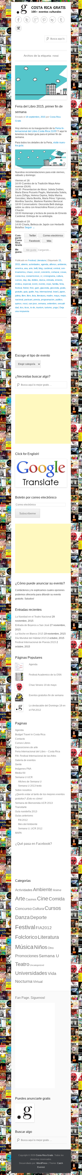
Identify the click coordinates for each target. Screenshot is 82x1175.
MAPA (18, 833)
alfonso (52, 264)
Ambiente (42, 889)
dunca (42, 280)
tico (21, 307)
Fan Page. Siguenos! (30, 997)
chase (30, 272)
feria (62, 284)
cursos (18, 280)
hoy (36, 291)
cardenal (48, 268)
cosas (63, 272)
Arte (20, 898)
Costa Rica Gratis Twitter (27, 19)
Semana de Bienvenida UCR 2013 (34, 803)
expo (48, 284)
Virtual (38, 982)
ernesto (58, 280)
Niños (40, 947)
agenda (44, 264)
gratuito (18, 291)
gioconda (54, 288)
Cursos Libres (22, 743)
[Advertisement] (45, 419)
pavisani (28, 299)
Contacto (20, 738)
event (34, 284)
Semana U (49, 955)
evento (42, 284)
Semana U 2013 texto (30, 785)
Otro (51, 948)
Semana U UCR (24, 777)
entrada (50, 280)
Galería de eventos (25, 760)
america (19, 268)
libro (29, 295)
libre (24, 295)
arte (31, 268)
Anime (57, 890)
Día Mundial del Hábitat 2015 (31, 638)
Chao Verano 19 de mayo (43, 685)
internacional (46, 291)
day (24, 280)
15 (60, 260)
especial (27, 284)
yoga (55, 307)
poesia (36, 299)
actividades (34, 264)
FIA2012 (44, 927)
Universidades (31, 973)
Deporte (38, 917)
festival (18, 288)
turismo (48, 307)
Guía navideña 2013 (26, 811)
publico (59, 299)
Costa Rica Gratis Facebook (18, 19)
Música (24, 947)
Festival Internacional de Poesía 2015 (35, 642)
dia (29, 280)
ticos (26, 307)
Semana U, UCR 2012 (30, 828)
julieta (17, 295)
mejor (63, 295)
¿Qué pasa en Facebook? (33, 843)
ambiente (62, 264)
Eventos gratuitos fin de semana (46, 695)
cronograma (49, 276)
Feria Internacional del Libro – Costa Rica (37, 751)
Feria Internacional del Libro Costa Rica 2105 (39, 130)
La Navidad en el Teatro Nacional (33, 616)
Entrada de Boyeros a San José (32, 625)
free (32, 288)
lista (34, 295)
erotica (18, 284)
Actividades (23, 890)
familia (55, 284)
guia (25, 291)
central (56, 268)
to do (32, 307)
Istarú (56, 291)
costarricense (32, 276)
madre (50, 295)
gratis (62, 288)
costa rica (20, 276)
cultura (59, 276)
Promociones (26, 956)
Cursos (53, 908)
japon (62, 291)
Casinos (31, 899)
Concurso (23, 909)
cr (41, 276)
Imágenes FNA (23, 768)
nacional (19, 299)
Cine (42, 899)
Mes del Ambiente (27, 824)
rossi (25, 303)
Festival (32, 260)
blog (41, 268)
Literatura (41, 260)
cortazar (55, 272)
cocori (37, 272)
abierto (24, 264)
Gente (18, 764)
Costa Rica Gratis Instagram (18, 28)
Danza (22, 917)
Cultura (38, 909)
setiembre (52, 303)
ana (26, 268)
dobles (35, 280)
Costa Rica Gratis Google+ (35, 19)
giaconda (44, 288)
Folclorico (26, 937)
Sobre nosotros (23, 790)
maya (56, 295)
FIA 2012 (23, 820)
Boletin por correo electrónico (36, 497)
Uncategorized (37, 965)
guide (31, 291)
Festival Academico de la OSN (45, 674)
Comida (57, 898)
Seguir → (30, 227)
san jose (33, 303)
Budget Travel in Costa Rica (30, 734)
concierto (45, 272)
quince (18, 303)
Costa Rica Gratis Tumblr (61, 19)
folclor (26, 288)
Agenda (33, 664)
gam (37, 288)
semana (42, 303)
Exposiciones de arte (26, 747)
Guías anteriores (24, 815)
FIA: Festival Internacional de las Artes (35, 755)
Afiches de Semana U (30, 781)
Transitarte (21, 807)
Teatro (22, 964)
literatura (41, 295)
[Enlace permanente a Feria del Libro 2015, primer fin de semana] (41, 82)
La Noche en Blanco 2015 (29, 633)
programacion (47, 299)
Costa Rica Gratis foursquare (52, 19)
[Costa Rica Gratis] (41, 9)
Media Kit (20, 773)
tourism (39, 307)
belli (35, 268)
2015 (17, 264)
